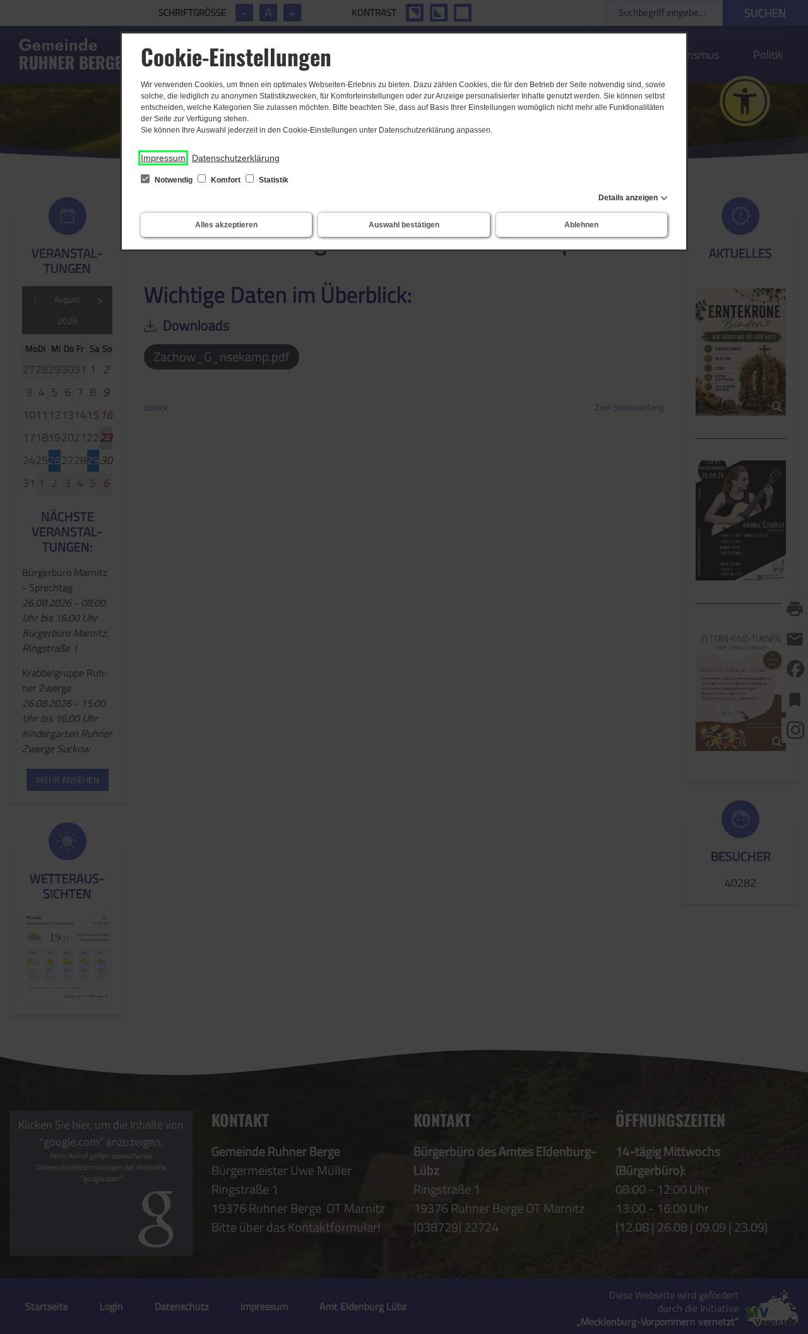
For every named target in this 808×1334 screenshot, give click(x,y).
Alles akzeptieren (226, 224)
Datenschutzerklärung (236, 158)
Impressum (163, 158)
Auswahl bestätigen (404, 224)
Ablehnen (581, 224)
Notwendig (173, 180)
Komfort (225, 180)
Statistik (272, 180)
